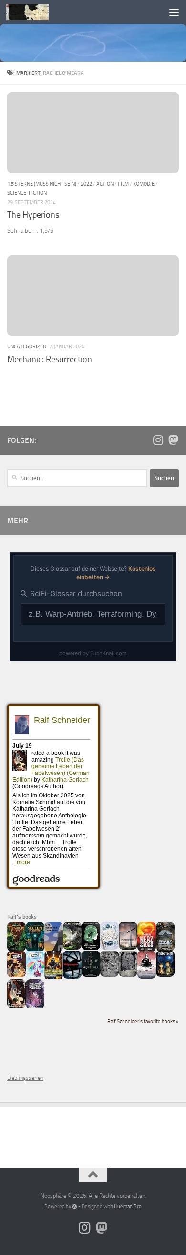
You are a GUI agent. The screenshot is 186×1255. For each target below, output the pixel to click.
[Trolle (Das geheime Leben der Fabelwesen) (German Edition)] (16, 1006)
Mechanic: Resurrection (49, 359)
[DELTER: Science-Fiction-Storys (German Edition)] (35, 1007)
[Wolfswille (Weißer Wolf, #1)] (128, 975)
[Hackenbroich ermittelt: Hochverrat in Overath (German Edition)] (128, 947)
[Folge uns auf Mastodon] (173, 440)
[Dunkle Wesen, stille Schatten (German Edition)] (146, 976)
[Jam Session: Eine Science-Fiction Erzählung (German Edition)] (53, 978)
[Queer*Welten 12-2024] (35, 975)
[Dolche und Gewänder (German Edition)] (91, 975)
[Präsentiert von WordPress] (74, 1206)
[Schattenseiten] (72, 976)
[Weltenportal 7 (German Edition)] (72, 947)
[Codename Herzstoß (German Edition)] (146, 949)
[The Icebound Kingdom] (109, 947)
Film (123, 183)
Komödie (144, 183)
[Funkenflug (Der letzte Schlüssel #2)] (16, 949)
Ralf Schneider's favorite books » (143, 1021)
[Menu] (174, 12)
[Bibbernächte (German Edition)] (165, 975)
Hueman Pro (128, 1206)
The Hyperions (33, 214)
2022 (86, 183)
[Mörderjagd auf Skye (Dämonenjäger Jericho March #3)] (165, 949)
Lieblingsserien (25, 1078)
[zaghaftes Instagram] (158, 440)
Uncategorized (26, 346)
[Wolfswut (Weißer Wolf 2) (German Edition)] (109, 975)
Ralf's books (22, 916)
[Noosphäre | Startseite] (34, 12)
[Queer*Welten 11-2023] (16, 975)
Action (105, 183)
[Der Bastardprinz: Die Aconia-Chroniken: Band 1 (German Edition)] (91, 948)
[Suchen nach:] (77, 478)
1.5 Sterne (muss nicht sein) (41, 183)
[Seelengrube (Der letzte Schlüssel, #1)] (35, 949)
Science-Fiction (27, 192)
